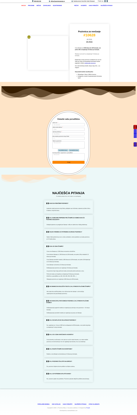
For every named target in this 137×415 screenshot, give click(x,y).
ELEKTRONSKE (57, 5)
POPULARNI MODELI (44, 404)
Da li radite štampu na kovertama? (60, 349)
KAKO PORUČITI (93, 5)
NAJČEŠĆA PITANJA (106, 5)
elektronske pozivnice (90, 63)
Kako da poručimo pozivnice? (58, 203)
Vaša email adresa (57, 127)
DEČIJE (39, 5)
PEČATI (76, 5)
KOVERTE (84, 5)
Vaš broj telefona (56, 131)
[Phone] (135, 144)
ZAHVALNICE (47, 5)
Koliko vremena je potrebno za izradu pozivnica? (65, 232)
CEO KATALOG (56, 404)
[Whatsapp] (135, 136)
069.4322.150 (37, 1)
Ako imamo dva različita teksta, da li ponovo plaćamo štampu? (70, 286)
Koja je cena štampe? (56, 246)
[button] (68, 203)
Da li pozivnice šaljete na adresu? (60, 361)
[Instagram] (135, 127)
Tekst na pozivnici (56, 141)
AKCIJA (23, 5)
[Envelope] (135, 131)
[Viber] (135, 140)
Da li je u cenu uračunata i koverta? (61, 334)
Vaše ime (54, 122)
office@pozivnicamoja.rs (58, 1)
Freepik (88, 407)
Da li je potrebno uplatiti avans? (60, 373)
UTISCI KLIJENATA (94, 404)
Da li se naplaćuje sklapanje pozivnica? (62, 320)
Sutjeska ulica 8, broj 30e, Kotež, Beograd (84, 1)
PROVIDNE (31, 5)
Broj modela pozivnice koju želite (60, 136)
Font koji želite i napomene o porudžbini (62, 152)
